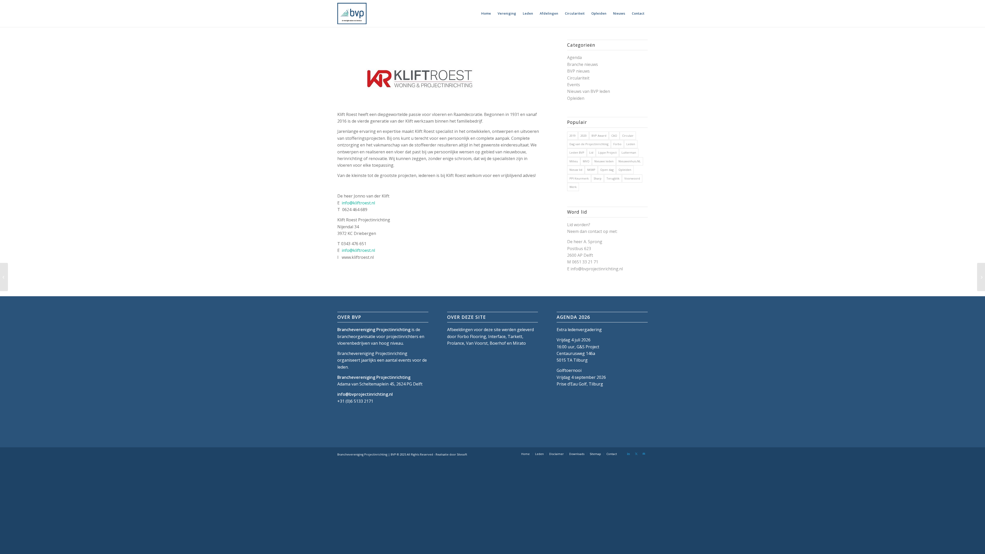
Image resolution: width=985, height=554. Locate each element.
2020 (583, 135)
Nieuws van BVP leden (588, 91)
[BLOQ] (4, 277)
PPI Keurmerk (579, 178)
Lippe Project (607, 152)
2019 (572, 135)
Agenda (574, 57)
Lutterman (629, 152)
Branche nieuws (582, 64)
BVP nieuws (578, 71)
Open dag (607, 170)
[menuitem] (486, 13)
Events (573, 84)
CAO (614, 135)
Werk (573, 187)
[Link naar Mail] (644, 454)
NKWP (591, 170)
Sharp (598, 178)
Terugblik (612, 178)
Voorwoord (632, 178)
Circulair (628, 135)
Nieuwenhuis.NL (629, 161)
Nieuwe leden (604, 161)
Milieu (573, 161)
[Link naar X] (636, 454)
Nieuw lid (575, 170)
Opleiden (575, 98)
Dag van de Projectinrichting (588, 144)
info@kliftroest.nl (358, 203)
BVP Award (599, 135)
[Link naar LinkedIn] (628, 454)
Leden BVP (576, 152)
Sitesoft (462, 454)
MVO (586, 161)
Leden (630, 144)
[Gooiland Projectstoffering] (981, 277)
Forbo (617, 144)
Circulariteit (578, 78)
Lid (591, 152)
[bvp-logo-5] (352, 13)
